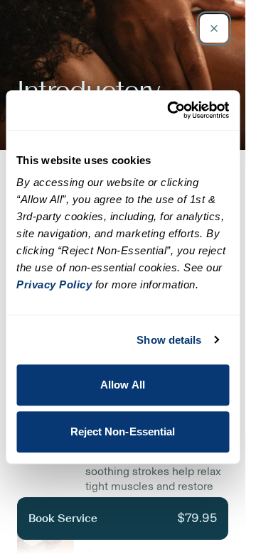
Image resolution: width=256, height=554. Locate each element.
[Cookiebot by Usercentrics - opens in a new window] (171, 110)
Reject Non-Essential (123, 431)
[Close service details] (214, 28)
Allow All (122, 385)
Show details (169, 340)
